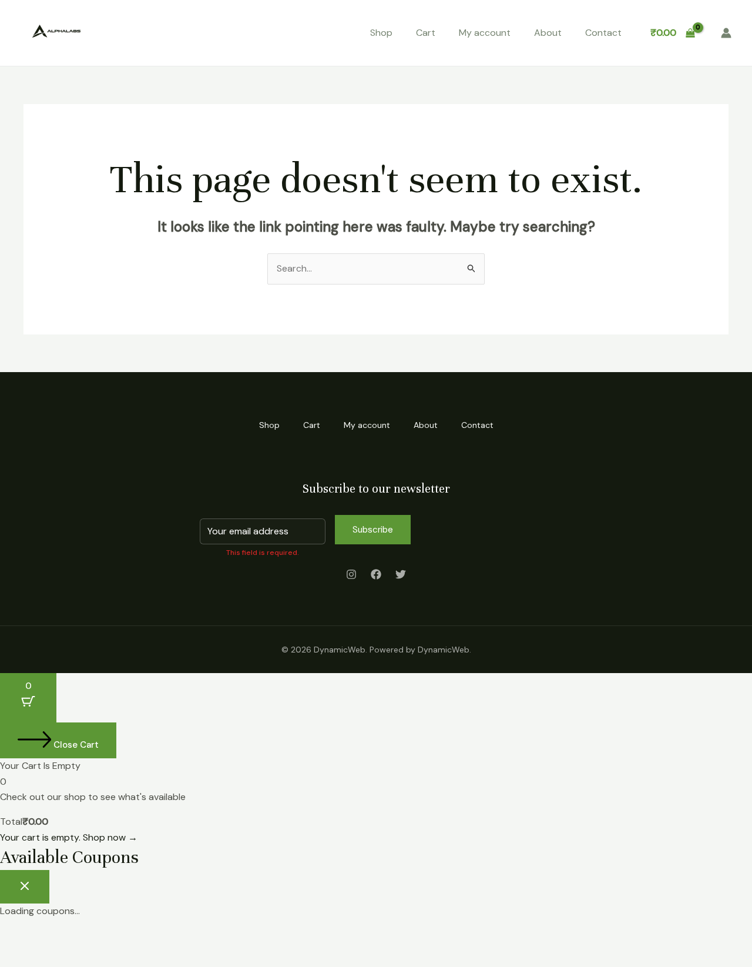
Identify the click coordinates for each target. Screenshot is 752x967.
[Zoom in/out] (17, 939)
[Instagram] (351, 574)
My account (485, 32)
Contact (603, 32)
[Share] (92, 939)
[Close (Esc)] (130, 939)
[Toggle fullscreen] (55, 939)
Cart (425, 32)
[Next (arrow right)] (55, 958)
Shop (381, 32)
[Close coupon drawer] (24, 887)
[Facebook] (376, 574)
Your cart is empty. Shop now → (68, 837)
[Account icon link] (726, 33)
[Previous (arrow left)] (17, 958)
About (548, 32)
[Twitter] (400, 574)
